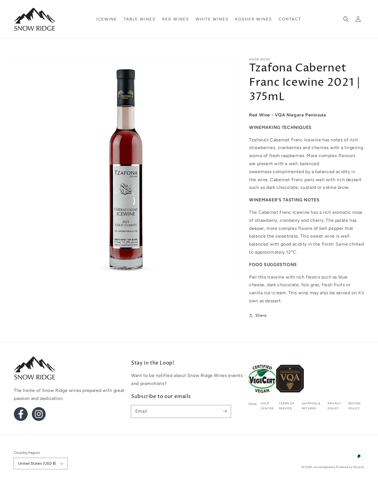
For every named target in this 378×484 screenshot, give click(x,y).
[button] (346, 19)
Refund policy (354, 406)
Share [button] (260, 315)
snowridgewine (324, 467)
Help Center (267, 406)
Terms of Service (286, 406)
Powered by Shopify (350, 467)
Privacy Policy (334, 406)
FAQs (252, 404)
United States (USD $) (37, 463)
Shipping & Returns (311, 406)
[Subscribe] (225, 411)
